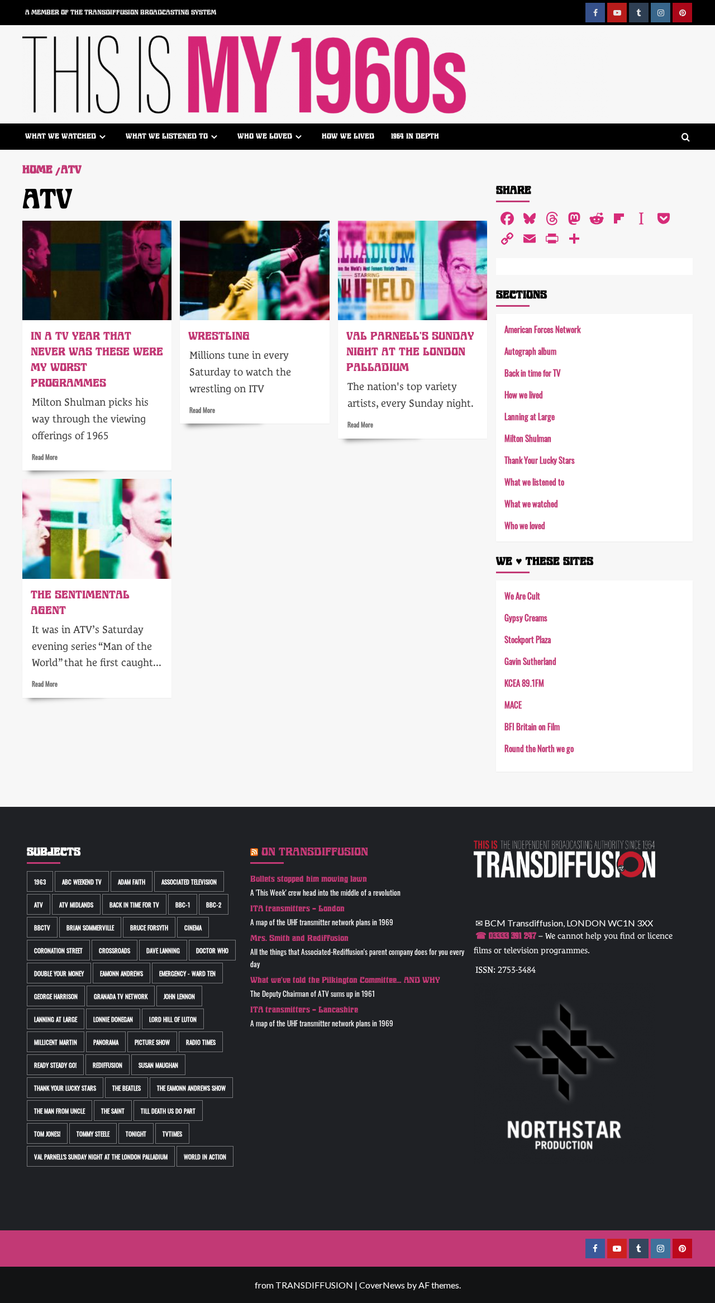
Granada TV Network (120, 996)
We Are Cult (522, 595)
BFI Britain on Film (532, 726)
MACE (513, 704)
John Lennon (179, 996)
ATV (38, 904)
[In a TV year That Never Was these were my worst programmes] (96, 270)
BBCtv (42, 927)
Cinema (193, 927)
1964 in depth (415, 136)
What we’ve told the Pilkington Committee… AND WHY (345, 980)
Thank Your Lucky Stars (539, 459)
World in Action (205, 1156)
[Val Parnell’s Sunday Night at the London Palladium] (412, 270)
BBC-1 (182, 904)
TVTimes (172, 1133)
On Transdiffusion (314, 851)
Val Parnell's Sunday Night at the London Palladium (101, 1156)
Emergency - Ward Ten (187, 973)
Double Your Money (59, 973)
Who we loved (264, 136)
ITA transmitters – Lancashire (304, 1010)
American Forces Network (542, 328)
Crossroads (114, 950)
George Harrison (56, 996)
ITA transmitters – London (297, 909)
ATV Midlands (76, 904)
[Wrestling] (254, 270)
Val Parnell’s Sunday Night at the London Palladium (410, 352)
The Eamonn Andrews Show (191, 1087)
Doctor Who (212, 950)
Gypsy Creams (525, 617)
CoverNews (382, 1285)
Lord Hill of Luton (173, 1019)
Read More (45, 456)
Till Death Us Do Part (168, 1110)
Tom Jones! (47, 1133)
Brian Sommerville (90, 927)
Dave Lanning (163, 950)
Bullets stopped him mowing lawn (308, 879)
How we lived (348, 136)
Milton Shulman (527, 437)
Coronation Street (58, 950)
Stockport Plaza (527, 639)
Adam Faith (131, 881)
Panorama (105, 1042)
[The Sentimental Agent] (96, 528)
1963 (40, 881)
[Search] (686, 138)
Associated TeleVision (189, 881)
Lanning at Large (529, 416)
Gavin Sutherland (530, 660)
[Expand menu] (102, 136)
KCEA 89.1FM (524, 682)
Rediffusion (107, 1064)
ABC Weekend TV (82, 881)
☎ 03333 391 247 (505, 936)
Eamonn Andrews (121, 973)
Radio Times (201, 1042)
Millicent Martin (55, 1042)
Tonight (136, 1133)
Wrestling (219, 336)
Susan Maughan (158, 1064)
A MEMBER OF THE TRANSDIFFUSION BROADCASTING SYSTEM (120, 12)
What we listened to (167, 136)
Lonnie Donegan (113, 1019)
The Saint (113, 1110)
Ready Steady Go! (55, 1064)
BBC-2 (213, 904)
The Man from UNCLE (59, 1110)
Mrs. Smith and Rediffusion (299, 938)
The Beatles (126, 1087)
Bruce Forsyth (149, 927)
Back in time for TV (532, 372)
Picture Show (152, 1042)
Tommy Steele (93, 1133)
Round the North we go (539, 747)
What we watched (60, 136)
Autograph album (530, 350)
